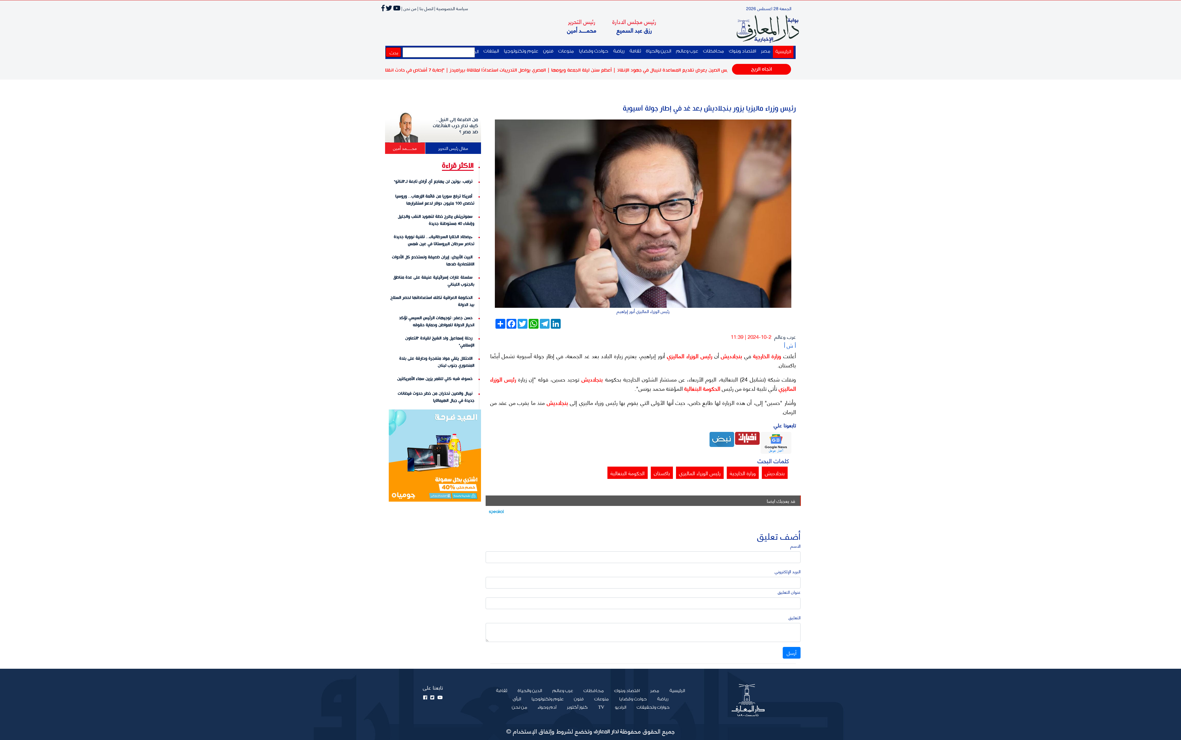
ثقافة (635, 51)
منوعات (566, 51)
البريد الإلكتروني (788, 571)
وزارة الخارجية (766, 356)
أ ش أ (790, 345)
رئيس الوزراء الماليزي (688, 356)
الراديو (620, 707)
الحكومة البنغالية (701, 388)
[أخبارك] (747, 437)
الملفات (491, 51)
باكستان (662, 473)
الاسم (795, 545)
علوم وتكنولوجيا (521, 51)
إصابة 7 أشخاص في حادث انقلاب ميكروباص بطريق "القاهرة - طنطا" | (410, 70)
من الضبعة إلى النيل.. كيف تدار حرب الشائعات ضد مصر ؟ (455, 126)
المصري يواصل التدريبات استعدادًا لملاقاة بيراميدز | (530, 70)
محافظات (713, 51)
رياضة (619, 51)
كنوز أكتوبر (577, 707)
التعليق (795, 617)
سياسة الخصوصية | (451, 8)
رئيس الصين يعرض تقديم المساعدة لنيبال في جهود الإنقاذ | (706, 70)
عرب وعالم (687, 51)
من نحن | (408, 8)
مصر (765, 51)
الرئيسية (782, 51)
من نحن (519, 707)
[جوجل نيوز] (776, 442)
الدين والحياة (658, 51)
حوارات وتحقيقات (653, 707)
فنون (548, 51)
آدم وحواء (547, 707)
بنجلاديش (730, 356)
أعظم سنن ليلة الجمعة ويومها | (613, 70)
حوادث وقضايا (593, 51)
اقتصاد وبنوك (742, 51)
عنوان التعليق (789, 592)
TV (601, 707)
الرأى (517, 699)
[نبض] (722, 439)
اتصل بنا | (425, 8)
